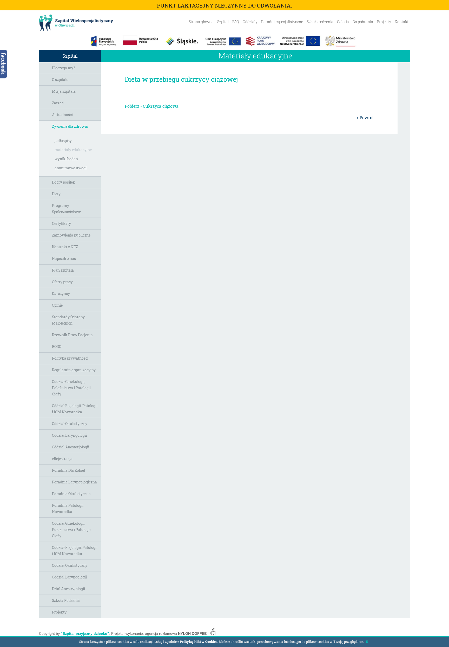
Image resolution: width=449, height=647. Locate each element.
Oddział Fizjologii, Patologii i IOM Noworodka (74, 408)
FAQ (235, 21)
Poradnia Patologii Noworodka (67, 508)
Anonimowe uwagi (71, 167)
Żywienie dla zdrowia (70, 126)
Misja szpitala (64, 91)
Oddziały (250, 21)
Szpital (223, 21)
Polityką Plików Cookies (198, 641)
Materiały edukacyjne (73, 149)
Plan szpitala (63, 270)
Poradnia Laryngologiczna (74, 482)
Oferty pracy (62, 281)
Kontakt (401, 21)
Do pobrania (363, 21)
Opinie (57, 305)
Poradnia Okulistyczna (71, 493)
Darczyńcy (61, 293)
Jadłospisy (63, 140)
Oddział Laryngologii (69, 435)
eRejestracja (62, 458)
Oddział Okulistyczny (69, 423)
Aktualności (62, 114)
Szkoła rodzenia (320, 21)
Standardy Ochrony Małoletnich (68, 320)
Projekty (384, 21)
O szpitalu (60, 79)
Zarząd (58, 102)
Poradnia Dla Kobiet (68, 470)
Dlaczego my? (63, 67)
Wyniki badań (66, 158)
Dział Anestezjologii (68, 588)
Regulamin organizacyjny (74, 369)
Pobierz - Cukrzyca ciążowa (152, 106)
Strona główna (201, 21)
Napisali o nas (64, 258)
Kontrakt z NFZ (65, 246)
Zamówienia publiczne (71, 235)
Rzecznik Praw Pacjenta (72, 334)
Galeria (343, 21)
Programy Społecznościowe (66, 208)
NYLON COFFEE (192, 633)
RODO (56, 346)
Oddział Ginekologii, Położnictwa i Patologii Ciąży (71, 387)
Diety (56, 193)
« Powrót (365, 117)
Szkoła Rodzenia (66, 600)
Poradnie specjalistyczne (282, 21)
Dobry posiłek (63, 182)
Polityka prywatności (70, 358)
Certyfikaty (61, 223)
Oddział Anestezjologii (70, 446)
